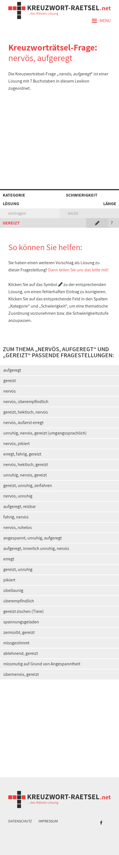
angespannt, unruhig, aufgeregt (32, 538)
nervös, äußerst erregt (23, 422)
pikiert (9, 580)
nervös (9, 391)
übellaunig (13, 590)
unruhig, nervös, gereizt (25, 475)
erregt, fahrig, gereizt (22, 454)
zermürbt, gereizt (19, 632)
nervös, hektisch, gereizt (25, 464)
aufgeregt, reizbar (19, 506)
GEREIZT (11, 223)
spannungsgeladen (21, 622)
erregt (8, 559)
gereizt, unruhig (17, 569)
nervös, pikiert (16, 443)
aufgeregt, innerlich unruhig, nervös (36, 548)
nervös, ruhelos (17, 527)
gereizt (9, 380)
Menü (101, 21)
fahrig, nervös (16, 517)
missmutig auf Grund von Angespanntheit (41, 664)
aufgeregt (12, 370)
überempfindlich (18, 601)
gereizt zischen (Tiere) (23, 611)
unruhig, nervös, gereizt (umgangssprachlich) (45, 433)
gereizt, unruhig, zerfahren (27, 485)
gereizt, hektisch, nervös (25, 412)
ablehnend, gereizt (20, 653)
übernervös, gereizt (21, 674)
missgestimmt (16, 643)
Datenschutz (20, 821)
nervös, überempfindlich (25, 401)
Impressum (48, 821)
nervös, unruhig (17, 496)
